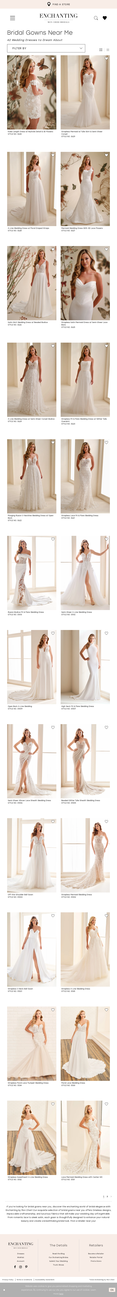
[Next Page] (111, 1196)
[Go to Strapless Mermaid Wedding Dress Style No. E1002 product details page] (85, 855)
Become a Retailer (96, 1254)
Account (20, 1261)
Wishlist (20, 1257)
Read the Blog (58, 1254)
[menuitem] (58, 4)
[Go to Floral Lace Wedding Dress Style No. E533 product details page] (85, 1043)
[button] (12, 18)
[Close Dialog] (4, 1289)
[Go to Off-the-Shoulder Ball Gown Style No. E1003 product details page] (31, 855)
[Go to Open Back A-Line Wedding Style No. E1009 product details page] (31, 667)
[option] (31, 100)
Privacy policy (7, 1280)
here (61, 1293)
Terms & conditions (24, 1280)
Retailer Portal (96, 1257)
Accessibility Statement (45, 1280)
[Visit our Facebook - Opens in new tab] (15, 1267)
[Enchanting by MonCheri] (21, 1245)
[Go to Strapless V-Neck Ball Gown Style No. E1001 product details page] (31, 949)
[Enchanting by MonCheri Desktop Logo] (58, 18)
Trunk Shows (58, 1265)
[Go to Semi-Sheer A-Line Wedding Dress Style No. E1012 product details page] (85, 573)
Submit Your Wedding (58, 1261)
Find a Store (96, 1261)
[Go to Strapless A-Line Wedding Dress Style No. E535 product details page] (85, 949)
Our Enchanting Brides (58, 1257)
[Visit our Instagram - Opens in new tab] (20, 1267)
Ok (112, 1289)
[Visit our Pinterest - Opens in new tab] (26, 1267)
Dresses (20, 1254)
